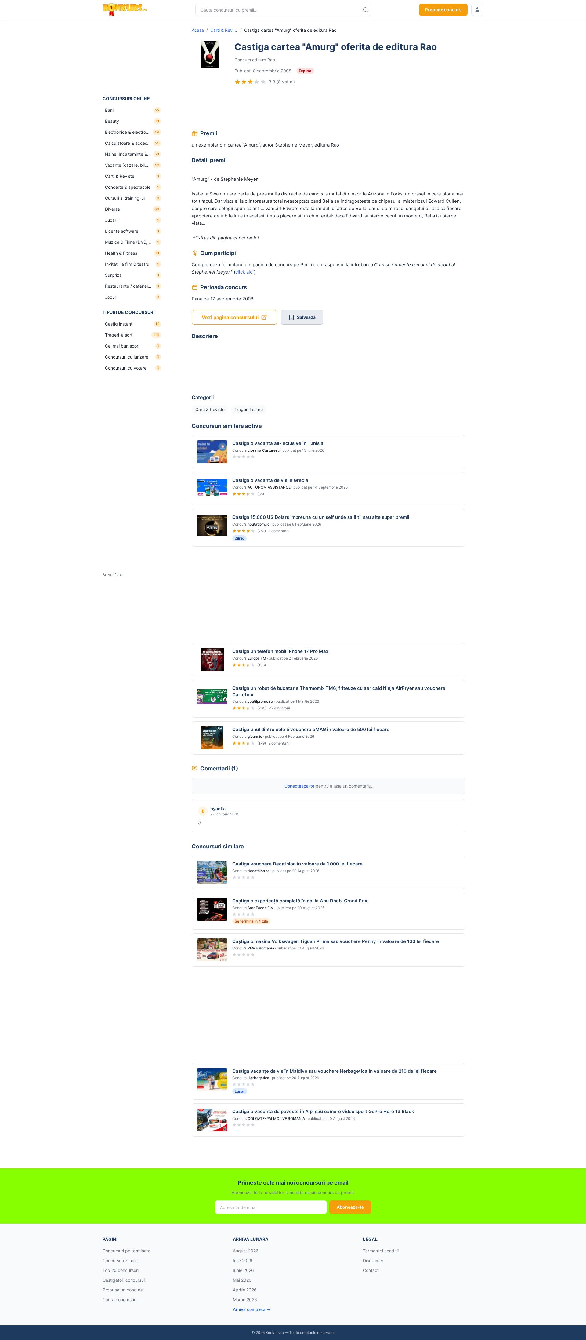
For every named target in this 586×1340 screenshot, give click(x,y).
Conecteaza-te (299, 785)
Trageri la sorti (248, 409)
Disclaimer (373, 1260)
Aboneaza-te (350, 1207)
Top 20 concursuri (121, 1270)
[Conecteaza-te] (477, 10)
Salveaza (306, 317)
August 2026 (246, 1250)
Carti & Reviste (224, 30)
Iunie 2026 (243, 1270)
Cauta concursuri (119, 1299)
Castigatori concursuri (124, 1280)
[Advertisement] (133, 57)
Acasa (198, 30)
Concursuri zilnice (120, 1260)
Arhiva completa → (252, 1309)
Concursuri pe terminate (126, 1250)
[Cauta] (366, 10)
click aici (244, 272)
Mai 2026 (242, 1280)
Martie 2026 (245, 1299)
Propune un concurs (123, 1289)
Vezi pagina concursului (230, 317)
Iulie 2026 (242, 1260)
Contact (371, 1270)
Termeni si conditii (381, 1250)
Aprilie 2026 (245, 1289)
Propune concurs (443, 9)
